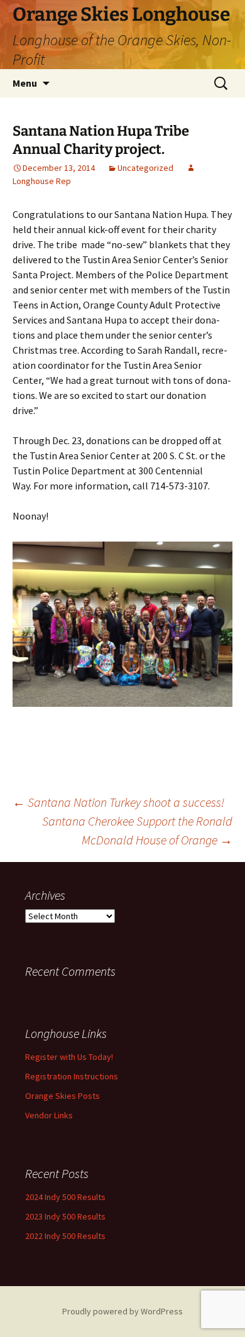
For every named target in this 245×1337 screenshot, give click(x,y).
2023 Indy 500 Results (65, 1216)
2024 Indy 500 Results (65, 1197)
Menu (25, 83)
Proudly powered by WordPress (122, 1311)
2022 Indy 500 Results (65, 1236)
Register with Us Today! (69, 1056)
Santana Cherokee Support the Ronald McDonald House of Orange (137, 830)
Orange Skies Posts (62, 1095)
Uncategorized (145, 167)
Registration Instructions (71, 1076)
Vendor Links (49, 1115)
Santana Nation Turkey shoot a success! (118, 802)
